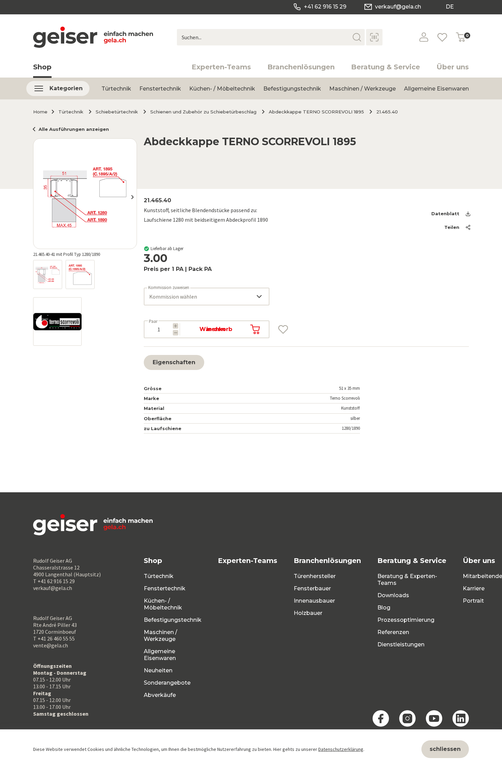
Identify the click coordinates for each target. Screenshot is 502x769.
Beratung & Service (385, 67)
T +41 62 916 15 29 (54, 581)
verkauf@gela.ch (398, 6)
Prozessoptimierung (405, 620)
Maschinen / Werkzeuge (362, 88)
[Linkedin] (460, 718)
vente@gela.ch (50, 645)
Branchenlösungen (301, 67)
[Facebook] (381, 718)
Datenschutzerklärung (340, 749)
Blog (383, 607)
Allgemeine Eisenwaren (436, 88)
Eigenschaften (174, 362)
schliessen (445, 749)
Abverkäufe (160, 695)
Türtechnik (116, 88)
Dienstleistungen (400, 644)
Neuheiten (158, 670)
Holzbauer (308, 613)
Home (40, 111)
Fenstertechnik (160, 88)
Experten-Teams (221, 67)
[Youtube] (434, 718)
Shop (42, 67)
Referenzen (393, 632)
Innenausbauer (314, 601)
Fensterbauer (312, 588)
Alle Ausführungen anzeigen (74, 129)
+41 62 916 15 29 (325, 6)
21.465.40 (387, 111)
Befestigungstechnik (292, 88)
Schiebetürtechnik (117, 111)
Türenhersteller (315, 576)
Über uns (452, 67)
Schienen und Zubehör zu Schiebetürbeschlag (203, 111)
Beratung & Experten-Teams (407, 579)
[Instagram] (407, 718)
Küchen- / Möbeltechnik (222, 88)
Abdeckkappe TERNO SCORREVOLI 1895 (316, 111)
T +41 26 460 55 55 (54, 638)
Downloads (393, 595)
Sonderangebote (167, 682)
